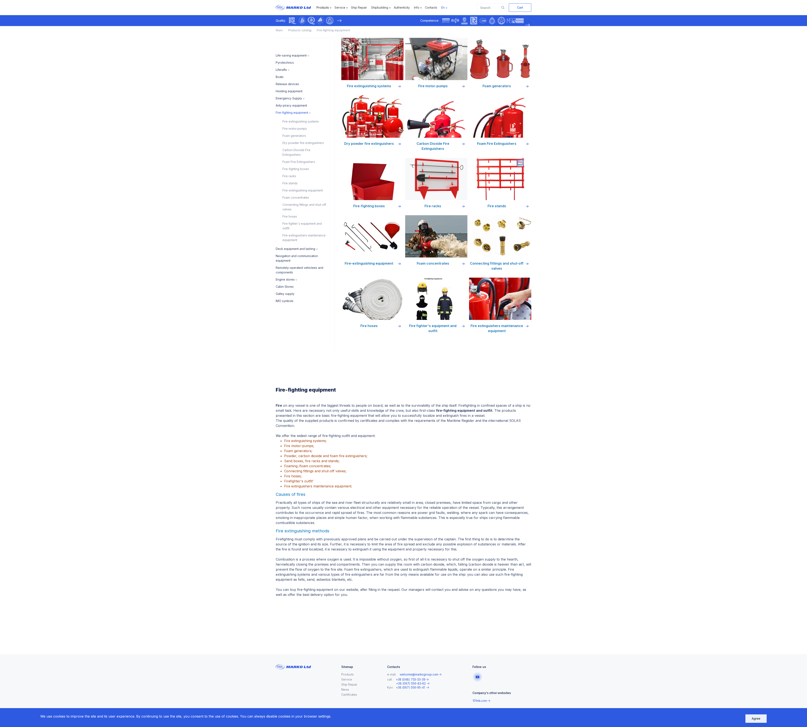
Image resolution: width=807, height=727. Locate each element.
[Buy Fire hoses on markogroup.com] (372, 299)
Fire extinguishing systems (300, 121)
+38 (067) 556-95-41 (411, 687)
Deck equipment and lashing (295, 249)
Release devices (287, 84)
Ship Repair (359, 7)
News (345, 689)
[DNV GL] (446, 20)
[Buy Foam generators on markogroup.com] (500, 59)
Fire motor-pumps (294, 128)
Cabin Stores (285, 286)
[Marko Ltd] (297, 7)
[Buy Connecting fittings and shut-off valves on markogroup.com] (500, 236)
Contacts (431, 7)
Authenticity (402, 7)
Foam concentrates (295, 197)
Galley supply (285, 294)
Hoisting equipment (289, 91)
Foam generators (294, 135)
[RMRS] (501, 20)
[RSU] (330, 20)
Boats (280, 77)
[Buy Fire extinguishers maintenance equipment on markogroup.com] (500, 299)
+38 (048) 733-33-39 (410, 679)
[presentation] (339, 20)
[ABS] (483, 20)
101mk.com (480, 700)
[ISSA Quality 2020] (311, 20)
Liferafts (281, 69)
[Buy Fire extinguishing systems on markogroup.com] (372, 59)
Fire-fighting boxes (295, 169)
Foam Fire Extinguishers (298, 162)
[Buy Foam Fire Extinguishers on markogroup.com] (500, 116)
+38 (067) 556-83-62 (411, 683)
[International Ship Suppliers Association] (302, 20)
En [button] (443, 7)
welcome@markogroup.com (419, 674)
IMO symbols (284, 301)
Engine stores (285, 279)
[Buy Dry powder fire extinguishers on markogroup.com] (372, 116)
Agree (756, 718)
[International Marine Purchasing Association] (293, 20)
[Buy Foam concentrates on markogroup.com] (436, 236)
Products (322, 7)
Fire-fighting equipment (292, 112)
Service (340, 7)
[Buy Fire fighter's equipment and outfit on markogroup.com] (436, 299)
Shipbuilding (379, 7)
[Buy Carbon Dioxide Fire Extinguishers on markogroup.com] (436, 116)
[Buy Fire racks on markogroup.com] (436, 179)
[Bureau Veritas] (464, 20)
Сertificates (349, 694)
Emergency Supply (289, 98)
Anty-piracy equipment (291, 105)
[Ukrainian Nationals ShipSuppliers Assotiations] (320, 20)
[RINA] (455, 20)
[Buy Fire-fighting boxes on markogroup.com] (372, 179)
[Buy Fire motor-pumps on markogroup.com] (436, 59)
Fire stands (290, 183)
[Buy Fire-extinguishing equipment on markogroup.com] (372, 236)
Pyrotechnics (285, 62)
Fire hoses (289, 216)
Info (416, 7)
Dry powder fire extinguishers (303, 143)
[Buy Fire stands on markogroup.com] (500, 179)
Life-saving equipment (291, 55)
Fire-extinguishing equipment (302, 190)
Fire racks (289, 176)
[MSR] (515, 20)
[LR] (473, 20)
